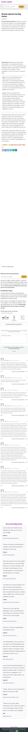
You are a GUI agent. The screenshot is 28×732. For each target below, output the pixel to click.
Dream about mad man (8, 659)
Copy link (14, 351)
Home (3, 93)
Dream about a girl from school (10, 621)
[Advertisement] (14, 47)
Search (21, 6)
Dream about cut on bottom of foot (10, 697)
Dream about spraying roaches (10, 635)
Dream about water (7, 716)
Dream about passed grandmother (10, 538)
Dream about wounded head (9, 578)
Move (3, 77)
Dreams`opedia (6, 2)
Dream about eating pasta (8, 554)
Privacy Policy (14, 727)
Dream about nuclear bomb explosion (11, 602)
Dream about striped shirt (8, 683)
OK (16, 731)
